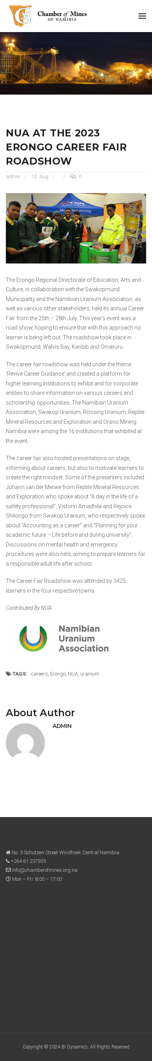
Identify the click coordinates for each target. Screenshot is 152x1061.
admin (13, 176)
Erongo (57, 674)
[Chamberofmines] (48, 16)
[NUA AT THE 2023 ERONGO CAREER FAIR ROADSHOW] (76, 227)
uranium (89, 674)
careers (39, 674)
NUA (73, 674)
